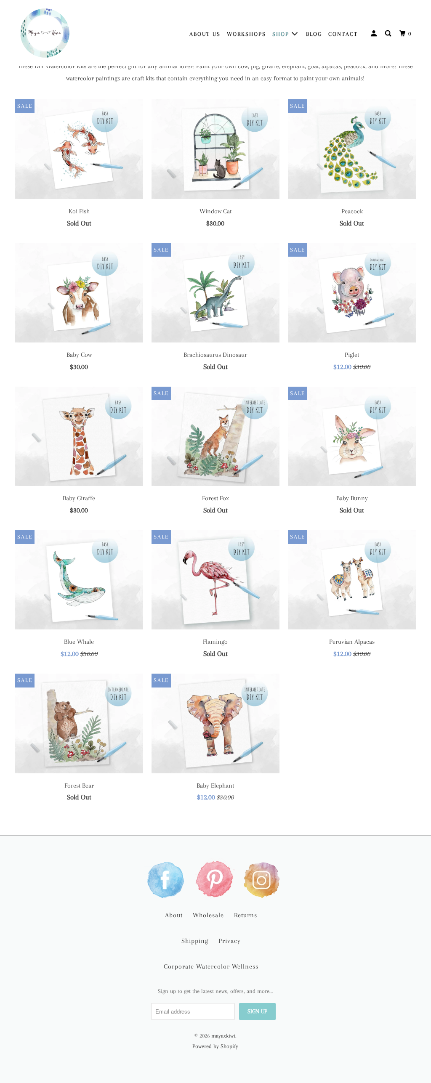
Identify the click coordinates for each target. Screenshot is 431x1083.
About (174, 915)
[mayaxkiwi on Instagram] (263, 879)
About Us (205, 34)
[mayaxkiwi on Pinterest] (215, 879)
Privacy (229, 941)
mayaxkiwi (223, 1036)
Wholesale (208, 915)
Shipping (194, 941)
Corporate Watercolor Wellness (211, 966)
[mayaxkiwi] (45, 33)
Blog (314, 34)
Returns (245, 915)
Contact (343, 34)
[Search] (389, 33)
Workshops (246, 34)
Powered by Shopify (215, 1046)
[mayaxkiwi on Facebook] (167, 879)
